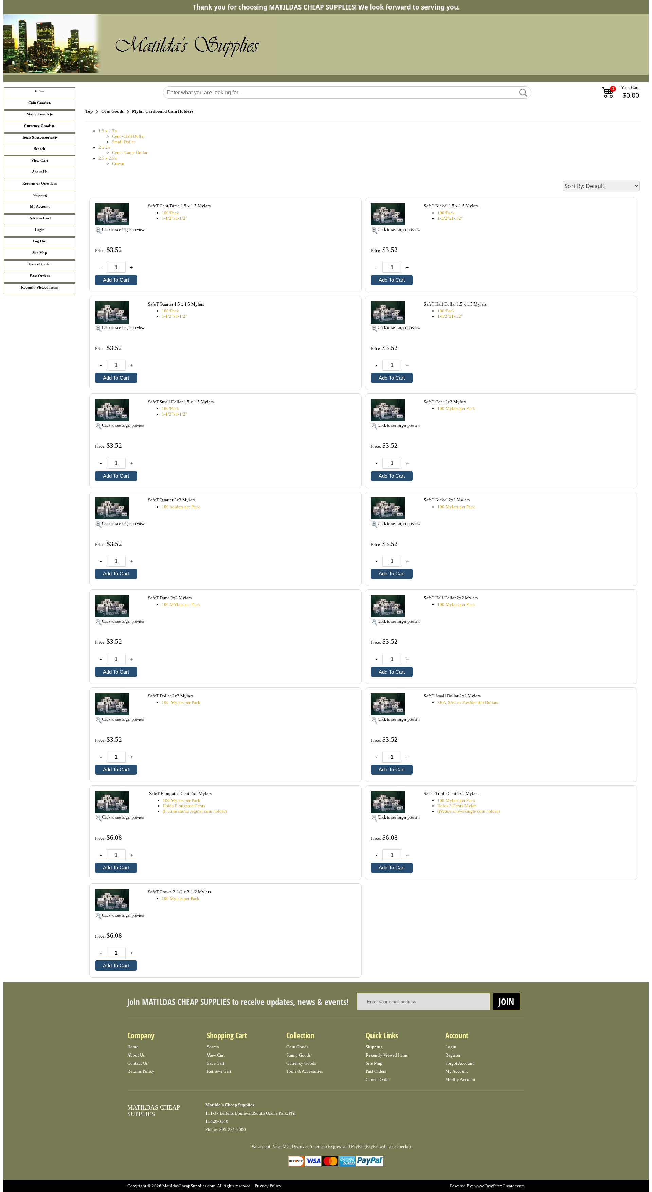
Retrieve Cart (39, 218)
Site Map (39, 253)
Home (39, 91)
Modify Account (460, 1079)
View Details (342, 206)
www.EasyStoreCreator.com (499, 1185)
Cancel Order (40, 264)
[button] (523, 92)
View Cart (39, 160)
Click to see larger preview (123, 229)
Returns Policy (141, 1071)
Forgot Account (459, 1063)
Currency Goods (37, 126)
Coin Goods (38, 103)
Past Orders (40, 276)
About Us (39, 172)
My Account (40, 206)
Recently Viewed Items (39, 287)
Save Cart (215, 1063)
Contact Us (137, 1063)
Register (452, 1055)
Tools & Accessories (38, 137)
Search (39, 149)
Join (506, 1001)
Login (39, 230)
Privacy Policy (268, 1185)
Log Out (40, 241)
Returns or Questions (39, 183)
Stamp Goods (38, 114)
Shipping (40, 195)
